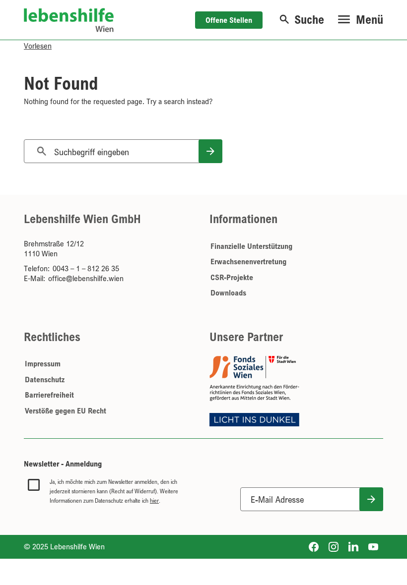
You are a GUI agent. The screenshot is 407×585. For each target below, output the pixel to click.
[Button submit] (371, 499)
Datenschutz (45, 379)
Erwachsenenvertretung (248, 261)
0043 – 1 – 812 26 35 (86, 268)
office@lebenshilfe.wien (86, 278)
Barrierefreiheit (49, 395)
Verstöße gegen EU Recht (65, 410)
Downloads (228, 292)
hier (154, 500)
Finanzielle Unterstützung (251, 246)
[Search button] (210, 151)
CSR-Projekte (231, 277)
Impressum (43, 363)
